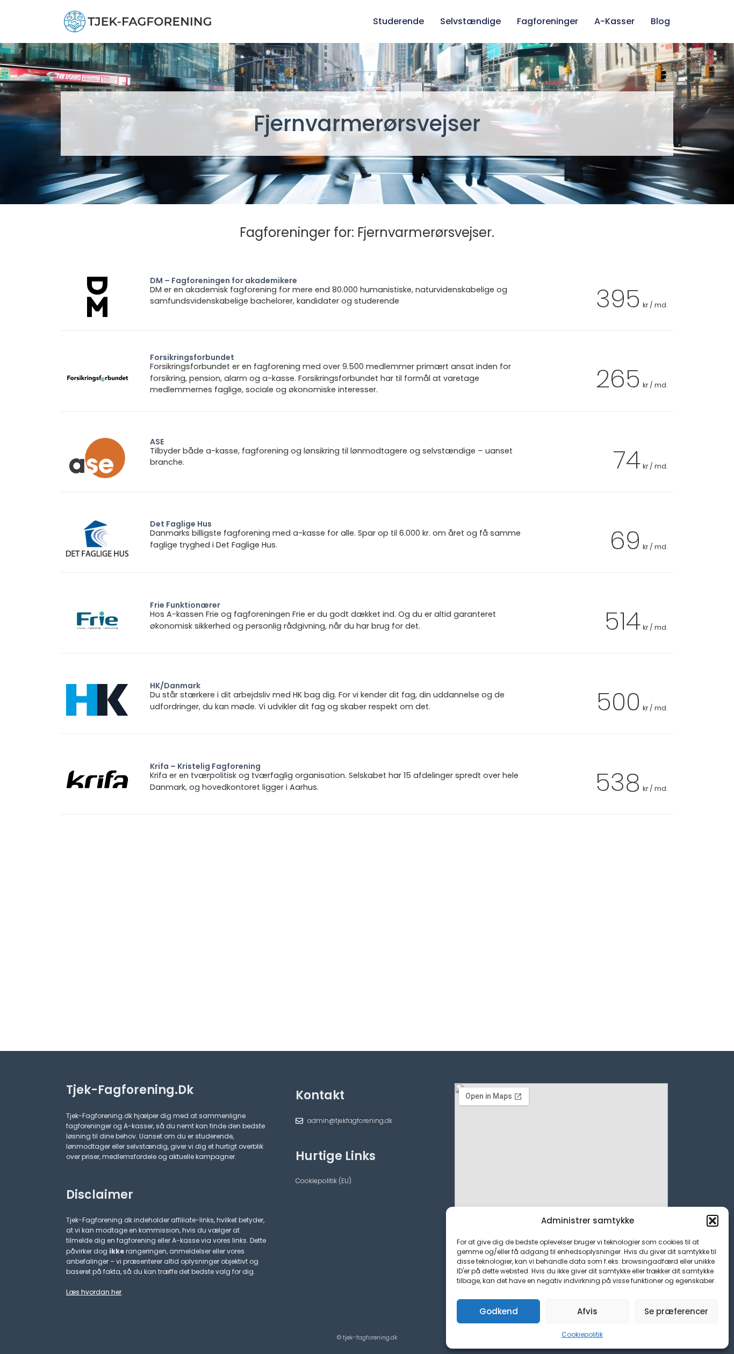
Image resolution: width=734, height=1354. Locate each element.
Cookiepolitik (582, 1334)
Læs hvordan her (93, 1292)
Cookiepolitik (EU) (323, 1180)
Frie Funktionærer (185, 605)
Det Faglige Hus (181, 523)
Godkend (498, 1311)
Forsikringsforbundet (192, 357)
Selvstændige (470, 21)
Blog (660, 21)
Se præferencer (676, 1311)
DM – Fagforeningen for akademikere (223, 280)
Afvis (587, 1311)
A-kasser (614, 21)
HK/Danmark (175, 685)
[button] (712, 1220)
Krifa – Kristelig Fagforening (205, 766)
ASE (157, 441)
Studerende (398, 21)
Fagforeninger (547, 21)
